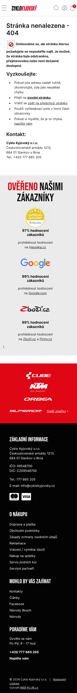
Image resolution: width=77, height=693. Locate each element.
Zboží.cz (29, 339)
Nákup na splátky (22, 556)
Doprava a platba (22, 524)
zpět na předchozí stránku (47, 103)
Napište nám (19, 658)
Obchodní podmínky (24, 531)
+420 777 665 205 (24, 652)
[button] (4, 8)
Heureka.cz (37, 247)
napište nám (23, 124)
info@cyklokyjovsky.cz (38, 486)
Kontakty (16, 591)
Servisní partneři (21, 568)
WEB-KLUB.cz (29, 687)
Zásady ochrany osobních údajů (33, 537)
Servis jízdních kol (23, 562)
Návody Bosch (20, 610)
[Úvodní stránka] (24, 8)
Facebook (16, 604)
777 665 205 (26, 479)
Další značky (56, 411)
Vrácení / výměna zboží (27, 549)
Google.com (38, 293)
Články (14, 598)
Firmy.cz (46, 339)
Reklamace (17, 543)
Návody (15, 616)
